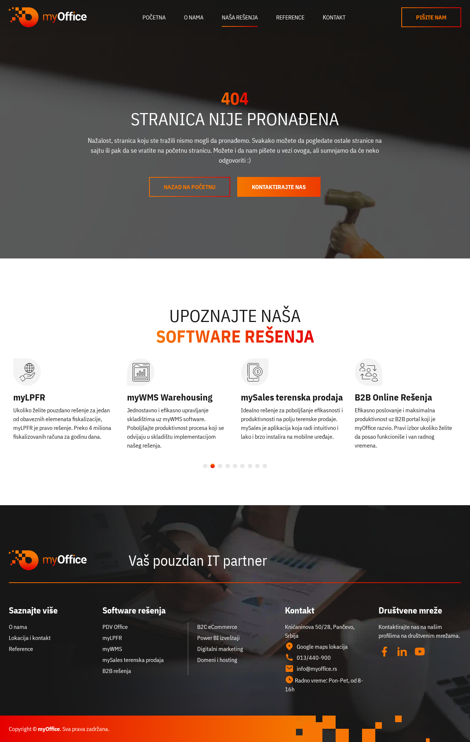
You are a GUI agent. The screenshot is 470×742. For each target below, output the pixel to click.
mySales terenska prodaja (292, 397)
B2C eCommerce (217, 626)
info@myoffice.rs (317, 668)
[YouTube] (420, 652)
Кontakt (334, 17)
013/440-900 (314, 657)
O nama (193, 17)
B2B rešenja (116, 670)
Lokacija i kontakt (30, 637)
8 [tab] (257, 466)
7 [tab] (249, 466)
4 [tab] (227, 466)
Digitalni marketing (220, 648)
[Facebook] (384, 652)
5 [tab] (235, 466)
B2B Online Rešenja (393, 397)
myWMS (112, 648)
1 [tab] (205, 466)
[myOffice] (48, 17)
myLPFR (29, 397)
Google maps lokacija (322, 646)
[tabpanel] (64, 399)
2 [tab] (212, 466)
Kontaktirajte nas (279, 187)
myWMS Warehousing (169, 397)
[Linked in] (402, 652)
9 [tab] (264, 466)
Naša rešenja (240, 17)
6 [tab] (242, 466)
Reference (290, 17)
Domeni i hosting (217, 659)
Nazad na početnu (190, 187)
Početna (154, 17)
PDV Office (115, 626)
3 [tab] (220, 466)
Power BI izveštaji (218, 637)
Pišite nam (431, 17)
